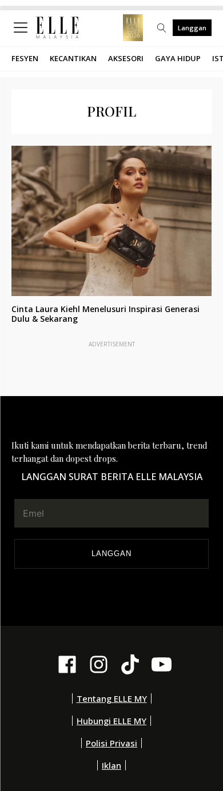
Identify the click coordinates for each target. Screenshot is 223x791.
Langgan (192, 27)
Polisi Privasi (111, 743)
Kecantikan (73, 58)
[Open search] (162, 28)
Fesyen (24, 58)
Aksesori (126, 58)
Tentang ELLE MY (112, 698)
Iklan (111, 765)
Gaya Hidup (178, 58)
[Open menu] (22, 28)
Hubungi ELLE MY (111, 720)
